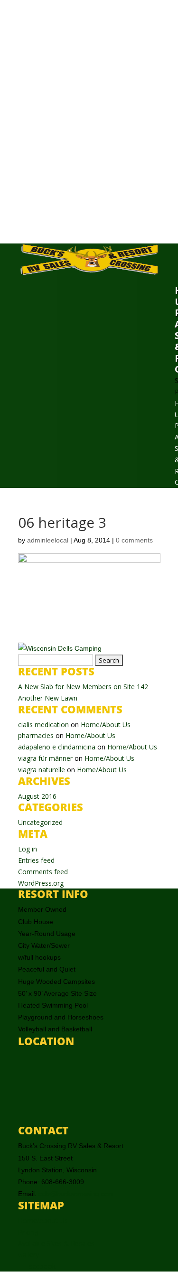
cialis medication (43, 724)
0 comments (134, 540)
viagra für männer (45, 758)
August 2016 (37, 796)
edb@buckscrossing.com (76, 1193)
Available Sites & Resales (56, 1243)
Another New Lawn (47, 697)
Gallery (28, 1254)
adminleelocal (47, 540)
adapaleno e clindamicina (56, 746)
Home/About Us (106, 724)
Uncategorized (40, 822)
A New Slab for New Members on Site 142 (83, 686)
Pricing (28, 1231)
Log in (27, 848)
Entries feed (36, 860)
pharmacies (36, 735)
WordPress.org (41, 883)
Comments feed (43, 871)
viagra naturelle (41, 769)
